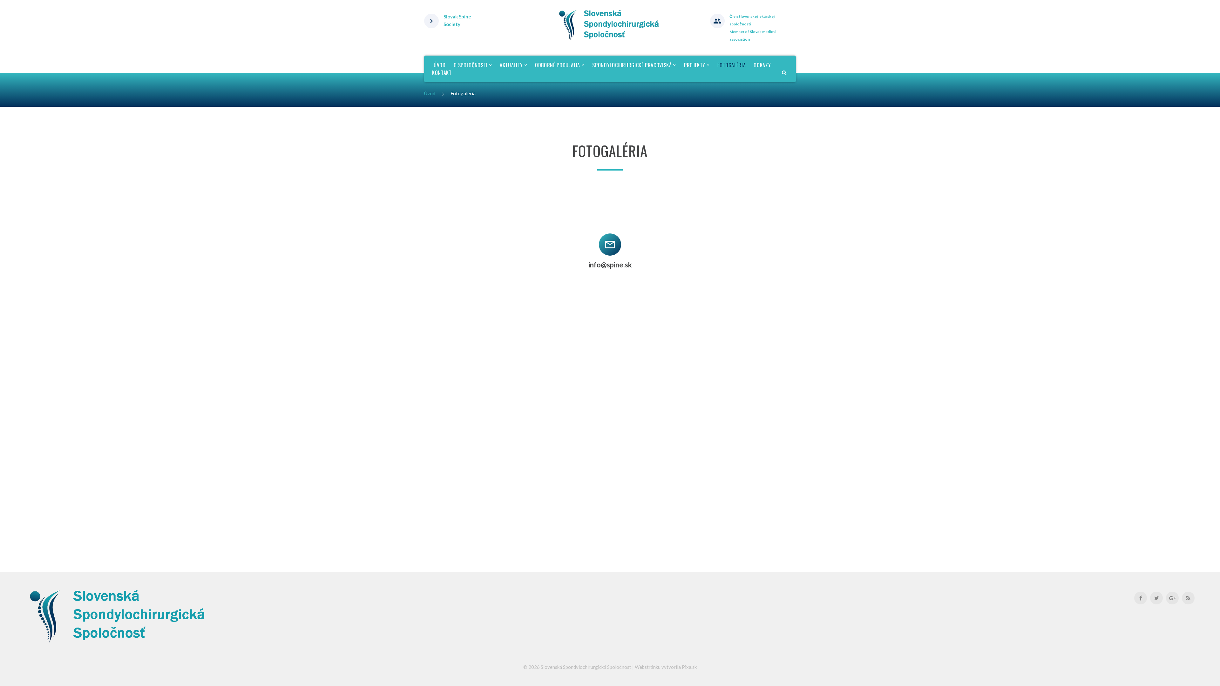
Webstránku (648, 667)
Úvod (429, 93)
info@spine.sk (610, 264)
